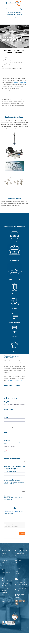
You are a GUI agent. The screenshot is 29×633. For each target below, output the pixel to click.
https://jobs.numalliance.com (14, 380)
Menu (15, 21)
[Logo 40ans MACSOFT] (14, 3)
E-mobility (14, 260)
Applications (7, 32)
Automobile (14, 242)
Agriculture (14, 308)
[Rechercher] (21, 9)
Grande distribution (14, 322)
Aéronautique (14, 279)
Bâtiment (14, 294)
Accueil (2, 32)
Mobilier (14, 336)
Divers (14, 351)
